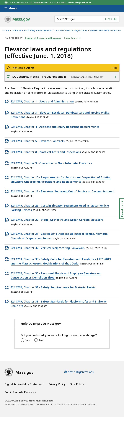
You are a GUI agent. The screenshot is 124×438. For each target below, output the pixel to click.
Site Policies (78, 384)
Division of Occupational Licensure (43, 38)
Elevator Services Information (105, 30)
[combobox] (86, 19)
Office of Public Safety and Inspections (32, 30)
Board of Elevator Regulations (71, 30)
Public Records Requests (20, 392)
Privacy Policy (57, 384)
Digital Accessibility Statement (24, 384)
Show (71, 38)
